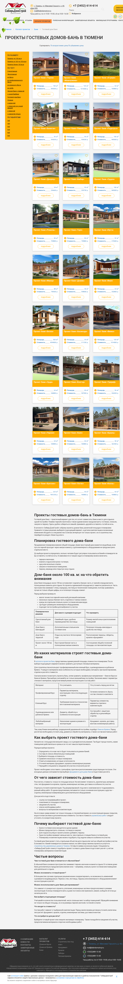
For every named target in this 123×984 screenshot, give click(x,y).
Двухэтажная (12, 74)
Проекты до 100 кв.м (14, 58)
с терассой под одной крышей (15, 107)
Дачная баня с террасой (15, 91)
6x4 (8, 129)
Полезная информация (63, 20)
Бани (41, 950)
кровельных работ (99, 815)
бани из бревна (104, 729)
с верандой (11, 103)
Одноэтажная (12, 71)
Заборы (61, 953)
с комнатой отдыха (14, 114)
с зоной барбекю (13, 94)
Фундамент (62, 947)
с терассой (11, 111)
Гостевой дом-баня (14, 97)
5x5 (8, 126)
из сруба (10, 88)
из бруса (10, 77)
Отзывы (28, 20)
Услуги (21, 20)
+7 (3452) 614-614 (85, 5)
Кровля (61, 950)
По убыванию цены (76, 46)
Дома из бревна (45, 947)
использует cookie (17, 976)
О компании (11, 20)
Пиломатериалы (64, 956)
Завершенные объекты (85, 20)
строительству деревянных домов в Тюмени (52, 846)
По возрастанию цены (59, 46)
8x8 (8, 132)
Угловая (10, 100)
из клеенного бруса (14, 85)
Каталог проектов (42, 21)
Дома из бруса (45, 944)
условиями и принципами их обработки (70, 978)
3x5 (8, 120)
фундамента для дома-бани (80, 772)
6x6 (8, 135)
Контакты (26, 945)
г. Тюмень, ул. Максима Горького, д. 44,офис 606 (47, 7)
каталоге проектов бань (45, 661)
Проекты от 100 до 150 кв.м (16, 61)
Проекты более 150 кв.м (15, 64)
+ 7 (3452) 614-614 (96, 938)
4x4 (8, 123)
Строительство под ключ (66, 943)
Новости (25, 942)
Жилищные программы (106, 20)
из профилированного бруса (15, 81)
